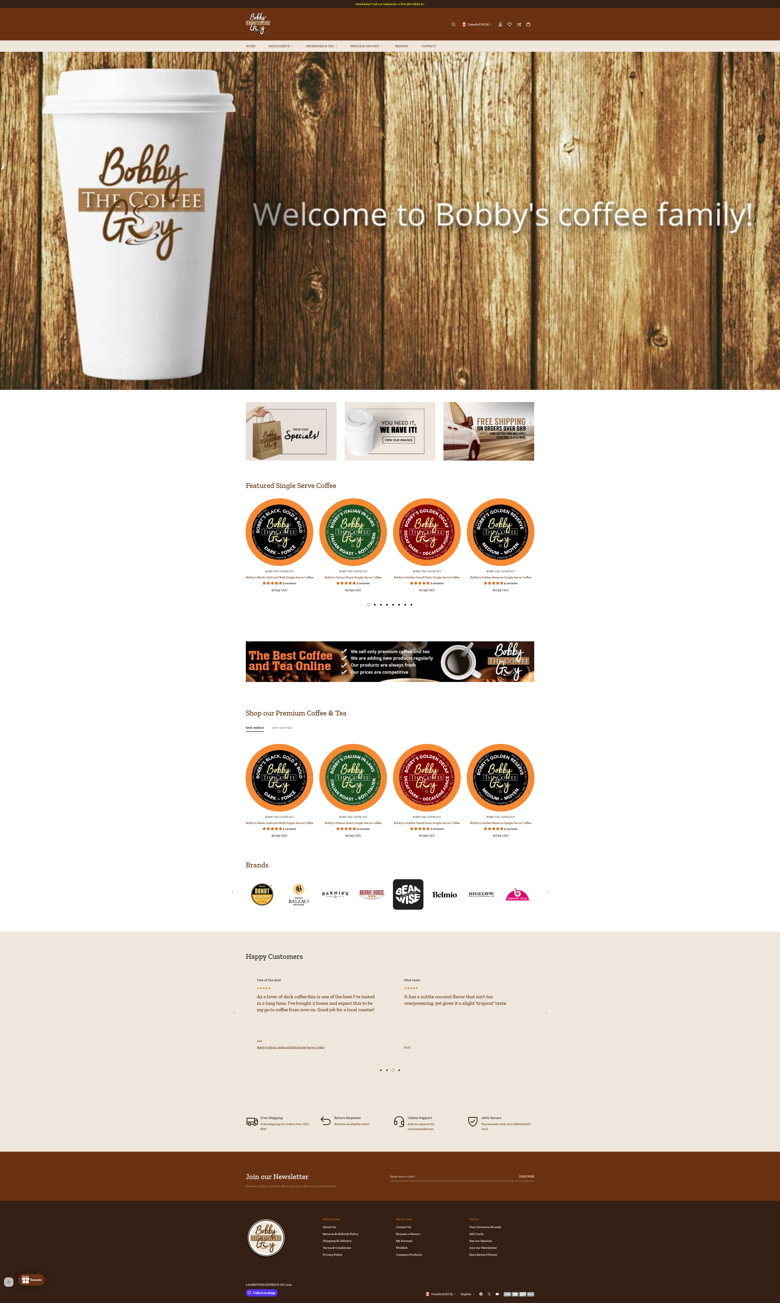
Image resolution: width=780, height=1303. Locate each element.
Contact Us (403, 1227)
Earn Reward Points (483, 1254)
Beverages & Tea (320, 46)
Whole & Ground (364, 46)
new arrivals (282, 727)
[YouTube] (497, 1294)
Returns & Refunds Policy (340, 1234)
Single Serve (279, 46)
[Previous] (231, 532)
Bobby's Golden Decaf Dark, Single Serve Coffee (427, 577)
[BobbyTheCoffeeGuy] (258, 24)
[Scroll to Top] (772, 1281)
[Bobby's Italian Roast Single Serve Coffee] (353, 532)
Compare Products (409, 1254)
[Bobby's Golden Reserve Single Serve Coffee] (500, 532)
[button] (528, 24)
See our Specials (480, 1241)
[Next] (549, 532)
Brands (401, 46)
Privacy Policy (332, 1254)
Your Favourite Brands (485, 1227)
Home (250, 46)
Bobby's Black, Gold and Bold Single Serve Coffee (279, 577)
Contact (428, 46)
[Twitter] (489, 1294)
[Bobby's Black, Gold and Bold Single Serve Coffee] (279, 532)
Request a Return (408, 1234)
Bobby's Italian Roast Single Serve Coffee (353, 577)
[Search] (453, 24)
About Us (329, 1227)
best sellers (255, 727)
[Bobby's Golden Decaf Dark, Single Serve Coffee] (427, 532)
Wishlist (402, 1248)
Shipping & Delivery (337, 1241)
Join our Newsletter (483, 1248)
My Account (404, 1241)
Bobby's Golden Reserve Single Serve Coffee (500, 577)
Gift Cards (476, 1234)
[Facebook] (481, 1294)
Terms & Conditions (337, 1248)
